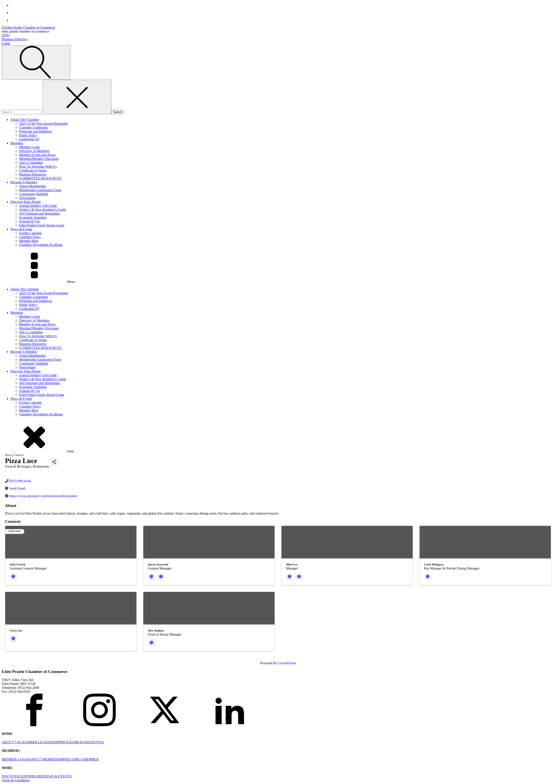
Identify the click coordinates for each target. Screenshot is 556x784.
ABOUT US (11, 742)
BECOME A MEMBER (82, 759)
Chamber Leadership (33, 127)
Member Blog (28, 241)
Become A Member (23, 182)
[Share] (54, 462)
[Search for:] (22, 112)
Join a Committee (31, 162)
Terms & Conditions (16, 780)
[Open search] (36, 62)
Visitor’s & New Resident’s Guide (42, 209)
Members (16, 143)
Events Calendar (30, 233)
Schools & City (29, 221)
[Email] (13, 577)
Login (6, 43)
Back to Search (14, 455)
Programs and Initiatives (35, 131)
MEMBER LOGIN (15, 759)
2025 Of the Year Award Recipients (43, 123)
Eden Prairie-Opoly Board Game (41, 225)
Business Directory (15, 39)
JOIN (5, 35)
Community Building (33, 194)
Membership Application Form (40, 190)
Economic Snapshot (32, 217)
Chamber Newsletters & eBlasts (41, 245)
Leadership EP (29, 139)
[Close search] (77, 97)
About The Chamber (24, 119)
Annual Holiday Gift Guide (38, 206)
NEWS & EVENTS (58, 776)
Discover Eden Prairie (25, 202)
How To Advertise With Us (38, 166)
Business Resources (32, 174)
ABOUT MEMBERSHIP (47, 759)
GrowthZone (287, 663)
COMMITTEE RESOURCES (40, 178)
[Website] (161, 577)
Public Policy (28, 135)
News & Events (21, 229)
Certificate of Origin (33, 170)
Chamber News (30, 237)
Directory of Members (34, 151)
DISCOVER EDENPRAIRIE (23, 776)
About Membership (32, 186)
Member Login (29, 147)
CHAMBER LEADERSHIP (40, 742)
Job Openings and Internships (39, 213)
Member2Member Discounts (38, 159)
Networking (27, 198)
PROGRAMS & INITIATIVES (82, 742)
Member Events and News (37, 155)
